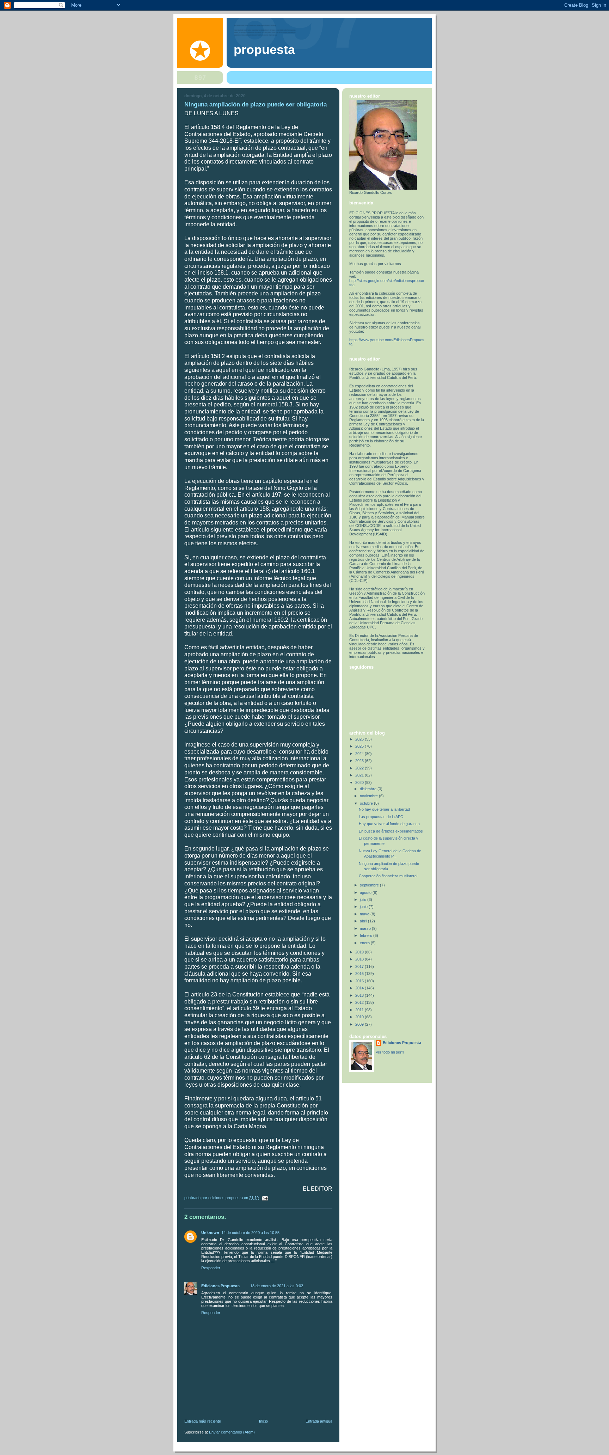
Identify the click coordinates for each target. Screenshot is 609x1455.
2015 (360, 981)
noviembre (369, 796)
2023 (360, 761)
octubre (367, 803)
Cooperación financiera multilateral (388, 876)
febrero (366, 935)
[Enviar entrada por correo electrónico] (264, 1198)
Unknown (210, 1232)
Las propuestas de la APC (381, 817)
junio (364, 906)
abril (364, 921)
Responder (210, 1268)
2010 (360, 1017)
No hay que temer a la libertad (384, 809)
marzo (366, 928)
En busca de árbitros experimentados (391, 831)
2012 (360, 1002)
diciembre (368, 789)
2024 (360, 753)
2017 (360, 966)
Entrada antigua (319, 1421)
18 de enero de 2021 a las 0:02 (276, 1286)
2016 (360, 973)
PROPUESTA (264, 50)
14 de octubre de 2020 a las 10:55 (250, 1232)
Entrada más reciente (202, 1421)
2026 (360, 739)
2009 (360, 1024)
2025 (360, 746)
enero (365, 943)
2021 (360, 775)
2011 (360, 1010)
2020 (360, 782)
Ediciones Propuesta (220, 1286)
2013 (360, 995)
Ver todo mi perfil (390, 1052)
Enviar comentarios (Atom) (232, 1432)
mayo (365, 914)
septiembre (370, 885)
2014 (360, 988)
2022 (360, 768)
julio (363, 899)
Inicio (263, 1421)
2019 (360, 952)
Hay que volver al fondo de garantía (389, 824)
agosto (366, 892)
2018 (360, 959)
